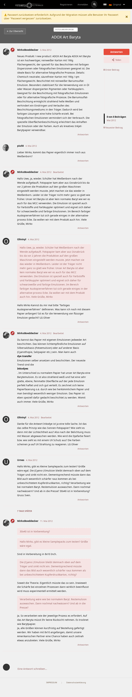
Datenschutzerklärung (76, 682)
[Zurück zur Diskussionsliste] (4, 4)
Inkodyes (22, 368)
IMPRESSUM (51, 682)
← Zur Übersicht (15, 31)
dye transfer (24, 356)
